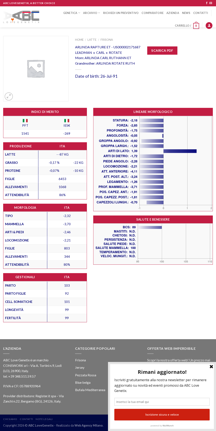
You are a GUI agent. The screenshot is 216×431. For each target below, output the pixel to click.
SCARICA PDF (162, 50)
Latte (92, 39)
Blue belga (82, 382)
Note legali (44, 419)
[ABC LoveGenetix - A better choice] (21, 17)
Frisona (107, 39)
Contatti (200, 13)
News (186, 13)
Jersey (79, 367)
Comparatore (152, 13)
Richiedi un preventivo (121, 13)
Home (79, 39)
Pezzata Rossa (85, 375)
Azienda (172, 13)
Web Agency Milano (88, 425)
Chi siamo (10, 419)
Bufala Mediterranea (90, 390)
